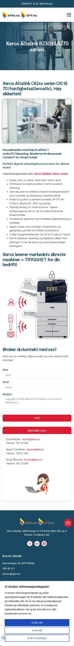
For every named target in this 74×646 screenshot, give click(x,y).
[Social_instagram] (44, 543)
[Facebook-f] (29, 543)
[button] (69, 14)
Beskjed (7, 394)
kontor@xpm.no (31, 439)
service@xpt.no (35, 449)
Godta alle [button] (37, 622)
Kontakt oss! (37, 430)
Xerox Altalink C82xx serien (51, 173)
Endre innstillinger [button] (37, 638)
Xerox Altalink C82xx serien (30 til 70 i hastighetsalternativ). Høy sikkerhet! (35, 88)
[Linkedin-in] (37, 543)
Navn (5, 369)
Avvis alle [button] (37, 630)
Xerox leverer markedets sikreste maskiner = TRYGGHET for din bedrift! (34, 259)
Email (6, 382)
